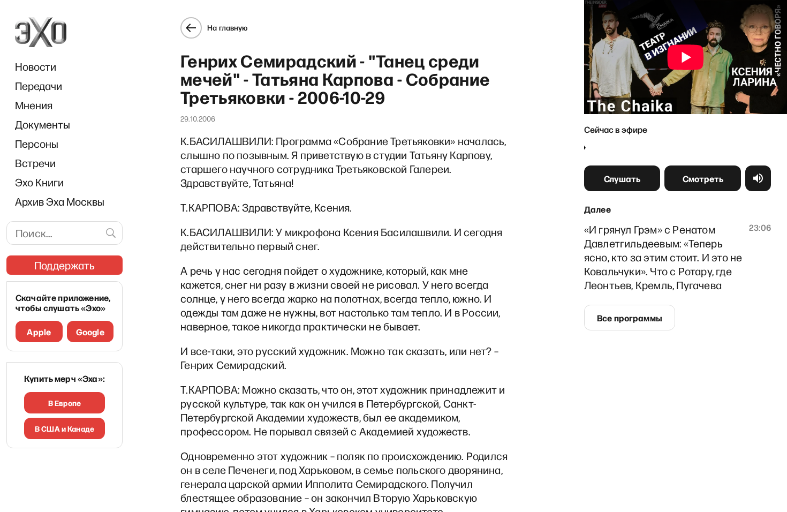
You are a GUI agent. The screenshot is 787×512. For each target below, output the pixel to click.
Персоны (36, 143)
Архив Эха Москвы (59, 201)
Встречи (35, 163)
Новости (35, 66)
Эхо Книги (39, 182)
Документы (42, 124)
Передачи (38, 86)
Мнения (33, 105)
